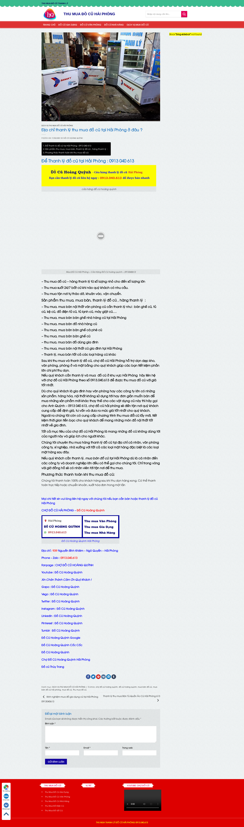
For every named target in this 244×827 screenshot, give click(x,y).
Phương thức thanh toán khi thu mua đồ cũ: (67, 152)
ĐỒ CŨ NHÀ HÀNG (114, 24)
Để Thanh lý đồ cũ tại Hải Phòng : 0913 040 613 (68, 145)
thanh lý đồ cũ (105, 300)
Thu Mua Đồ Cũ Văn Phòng (57, 796)
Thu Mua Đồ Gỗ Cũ (54, 810)
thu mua (66, 300)
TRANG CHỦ (49, 24)
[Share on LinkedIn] (108, 676)
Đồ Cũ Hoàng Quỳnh (73, 138)
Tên (47, 747)
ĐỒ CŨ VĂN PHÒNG (90, 24)
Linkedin (47, 615)
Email (87, 747)
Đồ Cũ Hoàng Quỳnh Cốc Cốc (62, 645)
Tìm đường (6, 791)
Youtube (47, 572)
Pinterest (47, 623)
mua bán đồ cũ (145, 687)
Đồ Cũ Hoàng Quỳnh (55, 652)
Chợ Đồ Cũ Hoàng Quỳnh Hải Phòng (66, 659)
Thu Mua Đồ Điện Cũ (54, 805)
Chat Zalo (6, 800)
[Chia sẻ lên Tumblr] (113, 676)
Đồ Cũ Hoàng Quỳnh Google (61, 637)
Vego (45, 594)
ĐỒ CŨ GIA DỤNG (67, 24)
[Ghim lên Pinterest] (98, 676)
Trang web (127, 747)
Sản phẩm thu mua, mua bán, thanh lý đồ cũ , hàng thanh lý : (76, 148)
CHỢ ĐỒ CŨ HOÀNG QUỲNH (74, 565)
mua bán (83, 300)
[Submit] (184, 14)
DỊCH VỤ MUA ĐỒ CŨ (138, 24)
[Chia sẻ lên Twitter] (93, 676)
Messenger (6, 809)
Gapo (45, 586)
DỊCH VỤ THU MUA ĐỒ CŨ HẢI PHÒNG (57, 125)
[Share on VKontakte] (103, 676)
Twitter (46, 601)
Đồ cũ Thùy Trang (53, 666)
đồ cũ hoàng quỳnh (128, 687)
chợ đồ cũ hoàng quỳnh (107, 687)
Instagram (48, 608)
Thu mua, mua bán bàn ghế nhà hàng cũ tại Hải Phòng (85, 317)
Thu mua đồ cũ (79, 689)
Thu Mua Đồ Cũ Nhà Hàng (57, 801)
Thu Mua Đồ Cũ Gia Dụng (57, 792)
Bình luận (50, 723)
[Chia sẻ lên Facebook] (88, 676)
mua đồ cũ (67, 689)
